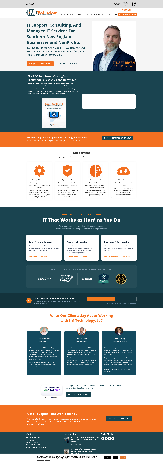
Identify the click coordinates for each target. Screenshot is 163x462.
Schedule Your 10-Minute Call (102, 299)
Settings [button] (107, 458)
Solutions (64, 14)
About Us (104, 14)
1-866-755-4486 (129, 9)
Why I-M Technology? (77, 14)
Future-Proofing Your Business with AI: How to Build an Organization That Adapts (85, 439)
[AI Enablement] (95, 180)
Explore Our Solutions (68, 64)
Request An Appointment (40, 64)
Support (97, 14)
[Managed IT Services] (39, 181)
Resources (89, 14)
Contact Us (113, 14)
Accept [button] (123, 458)
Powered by (48, 397)
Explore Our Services (126, 299)
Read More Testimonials (78, 394)
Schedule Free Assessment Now (118, 138)
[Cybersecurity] (67, 181)
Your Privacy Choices (43, 460)
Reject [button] (115, 458)
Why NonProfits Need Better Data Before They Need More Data (83, 450)
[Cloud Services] (123, 180)
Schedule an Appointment (127, 14)
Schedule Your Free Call (119, 418)
